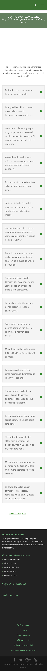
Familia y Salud (10, 575)
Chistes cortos (10, 563)
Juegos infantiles (11, 567)
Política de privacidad (23, 645)
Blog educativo (10, 571)
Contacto (23, 630)
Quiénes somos (23, 625)
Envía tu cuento (23, 635)
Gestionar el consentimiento (23, 650)
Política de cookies (23, 640)
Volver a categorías (17, 513)
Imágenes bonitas (12, 559)
